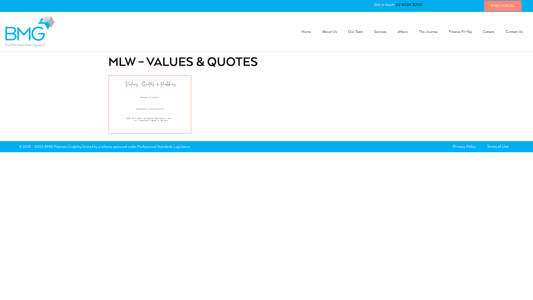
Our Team (355, 32)
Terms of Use (498, 146)
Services (380, 32)
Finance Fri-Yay (460, 32)
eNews (403, 32)
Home (306, 32)
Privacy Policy (464, 146)
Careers (488, 32)
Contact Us (514, 32)
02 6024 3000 (409, 4)
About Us (329, 32)
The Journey (428, 32)
